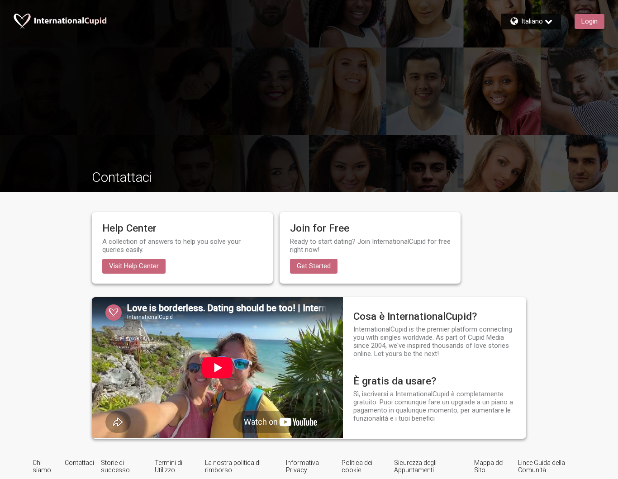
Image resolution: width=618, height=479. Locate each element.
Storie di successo (115, 466)
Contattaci (79, 462)
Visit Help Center (134, 266)
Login (589, 21)
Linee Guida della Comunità (541, 466)
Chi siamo (42, 466)
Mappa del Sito (489, 466)
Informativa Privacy (302, 466)
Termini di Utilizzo (168, 466)
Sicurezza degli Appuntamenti (415, 466)
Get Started (314, 266)
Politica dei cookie (357, 466)
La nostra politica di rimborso (233, 466)
